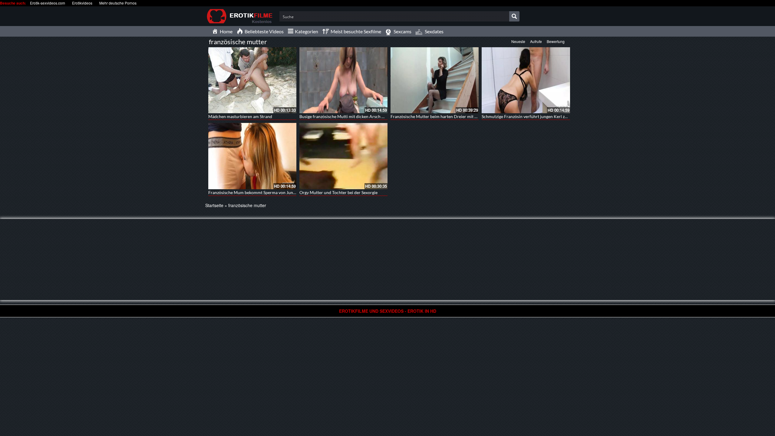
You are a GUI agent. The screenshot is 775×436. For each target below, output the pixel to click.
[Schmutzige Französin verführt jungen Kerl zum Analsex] (526, 80)
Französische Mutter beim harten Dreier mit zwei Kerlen (443, 116)
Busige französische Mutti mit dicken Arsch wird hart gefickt (355, 116)
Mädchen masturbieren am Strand (240, 116)
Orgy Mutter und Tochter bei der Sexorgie (338, 192)
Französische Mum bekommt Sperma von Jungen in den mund (266, 192)
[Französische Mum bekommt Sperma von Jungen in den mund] (252, 156)
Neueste (518, 41)
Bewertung (556, 41)
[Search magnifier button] (514, 16)
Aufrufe (536, 41)
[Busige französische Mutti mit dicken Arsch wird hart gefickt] (343, 80)
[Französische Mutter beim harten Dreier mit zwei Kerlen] (435, 80)
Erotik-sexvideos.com (47, 3)
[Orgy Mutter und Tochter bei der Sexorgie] (343, 156)
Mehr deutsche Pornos (118, 3)
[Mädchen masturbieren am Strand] (252, 80)
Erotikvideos (82, 3)
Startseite (214, 205)
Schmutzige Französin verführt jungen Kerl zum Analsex (534, 116)
